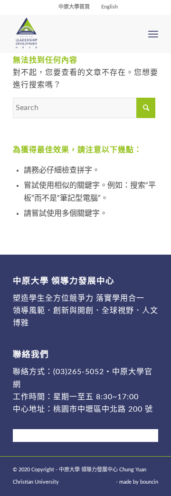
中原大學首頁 (74, 6)
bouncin (149, 482)
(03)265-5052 (78, 372)
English (109, 6)
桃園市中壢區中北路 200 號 (103, 409)
